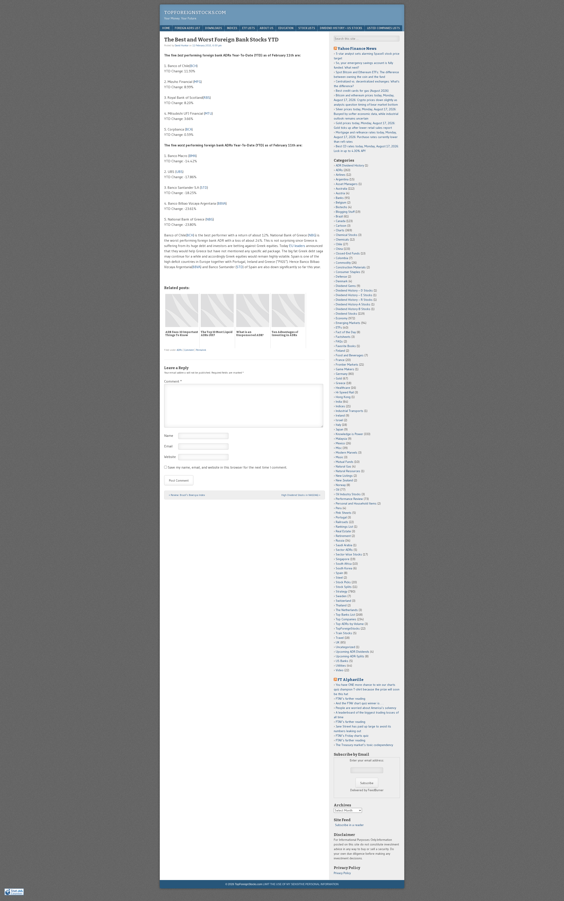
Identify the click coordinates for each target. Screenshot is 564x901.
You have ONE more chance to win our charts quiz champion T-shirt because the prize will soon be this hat (366, 689)
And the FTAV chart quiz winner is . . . (360, 703)
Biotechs (341, 207)
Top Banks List (345, 615)
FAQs (339, 341)
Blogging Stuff (345, 212)
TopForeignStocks (348, 628)
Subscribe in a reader (349, 825)
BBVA (222, 203)
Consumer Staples (348, 272)
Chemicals (342, 239)
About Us (266, 28)
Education (285, 28)
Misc (339, 448)
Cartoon (341, 226)
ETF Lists (248, 28)
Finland (340, 351)
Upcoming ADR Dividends (352, 652)
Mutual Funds (344, 462)
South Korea (344, 568)
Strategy (341, 591)
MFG (197, 81)
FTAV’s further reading (350, 699)
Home (166, 28)
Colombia (342, 258)
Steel (339, 577)
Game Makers (345, 369)
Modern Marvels (346, 452)
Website (170, 456)
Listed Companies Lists (383, 28)
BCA (189, 129)
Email (168, 446)
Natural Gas (343, 466)
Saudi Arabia (344, 545)
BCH (193, 66)
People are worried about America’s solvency (366, 708)
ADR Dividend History (350, 165)
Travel (340, 638)
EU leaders (297, 245)
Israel (339, 420)
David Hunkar (182, 45)
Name (168, 435)
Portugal (341, 517)
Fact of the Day (346, 332)
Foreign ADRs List (187, 28)
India (339, 402)
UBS (179, 171)
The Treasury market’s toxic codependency (364, 745)
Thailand (341, 605)
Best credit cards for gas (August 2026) (362, 91)
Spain (339, 573)
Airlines (340, 175)
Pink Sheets (343, 513)
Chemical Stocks (346, 235)
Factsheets (343, 337)
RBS (207, 97)
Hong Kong (343, 397)
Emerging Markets (348, 323)
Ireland (340, 415)
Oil (337, 490)
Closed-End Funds (348, 253)
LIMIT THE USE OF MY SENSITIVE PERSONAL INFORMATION (301, 884)
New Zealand (344, 480)
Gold (339, 378)
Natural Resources (348, 471)
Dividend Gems (346, 286)
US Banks (342, 661)
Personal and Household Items (356, 503)
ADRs (179, 349)
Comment (189, 349)
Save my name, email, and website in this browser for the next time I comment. (227, 467)
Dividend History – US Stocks (341, 28)
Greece (340, 383)
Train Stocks (344, 633)
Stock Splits (344, 587)
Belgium (341, 202)
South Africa (344, 564)
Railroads (342, 522)
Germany (341, 374)
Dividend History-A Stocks (353, 304)
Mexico (340, 443)
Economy (341, 318)
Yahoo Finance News (357, 48)
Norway (341, 485)
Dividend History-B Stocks (353, 309)
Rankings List (344, 527)
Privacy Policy (342, 873)
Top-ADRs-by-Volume (350, 624)
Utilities (341, 665)
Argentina (342, 179)
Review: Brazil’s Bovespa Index (187, 495)
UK (338, 642)
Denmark (342, 281)
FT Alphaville (351, 679)
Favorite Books (346, 346)
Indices (232, 28)
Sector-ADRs (344, 550)
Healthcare (343, 388)
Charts (340, 230)
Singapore (342, 559)
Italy (338, 425)
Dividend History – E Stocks (354, 295)
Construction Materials (351, 267)
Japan (339, 429)
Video (339, 670)
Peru (339, 508)
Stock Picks (343, 582)
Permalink (201, 349)
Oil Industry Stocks (348, 494)
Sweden (341, 596)
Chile (339, 244)
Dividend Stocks (346, 314)
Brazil (339, 216)
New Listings (344, 476)
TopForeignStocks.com (195, 12)
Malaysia (341, 439)
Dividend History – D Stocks (354, 290)
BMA (192, 155)
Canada (340, 221)
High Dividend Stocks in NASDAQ (300, 495)
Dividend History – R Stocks (354, 300)
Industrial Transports (349, 411)
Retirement (343, 536)
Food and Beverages (350, 355)
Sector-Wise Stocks (349, 554)
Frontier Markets (347, 364)
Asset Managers (347, 184)
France (340, 360)
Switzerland (343, 601)
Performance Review (349, 499)
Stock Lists (306, 28)
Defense (341, 277)
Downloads (213, 28)
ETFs (339, 327)
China (339, 249)
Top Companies (346, 619)
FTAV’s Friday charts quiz (352, 736)
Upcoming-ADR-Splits (350, 656)
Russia (340, 540)
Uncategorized (345, 647)
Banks (340, 198)
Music (339, 457)
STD (204, 187)
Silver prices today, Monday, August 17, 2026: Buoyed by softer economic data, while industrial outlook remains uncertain (366, 113)
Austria (340, 193)
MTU (208, 113)
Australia (341, 189)
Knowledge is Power (349, 434)
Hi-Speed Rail (345, 392)
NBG (209, 219)
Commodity (343, 263)
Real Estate (343, 531)
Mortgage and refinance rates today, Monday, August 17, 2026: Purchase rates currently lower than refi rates (366, 137)
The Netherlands (347, 610)
